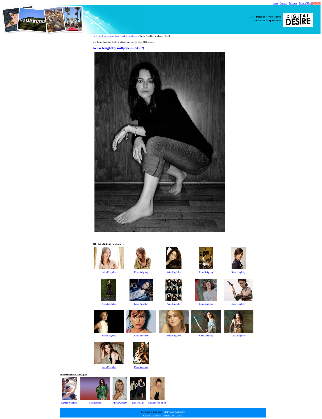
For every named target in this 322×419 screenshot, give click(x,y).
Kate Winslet (137, 402)
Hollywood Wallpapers (174, 412)
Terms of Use (305, 3)
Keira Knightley (109, 272)
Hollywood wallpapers (103, 36)
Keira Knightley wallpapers (126, 36)
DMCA (316, 3)
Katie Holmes (95, 402)
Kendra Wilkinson (69, 402)
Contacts (283, 3)
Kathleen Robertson (157, 402)
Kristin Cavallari (120, 402)
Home (275, 3)
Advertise (293, 3)
